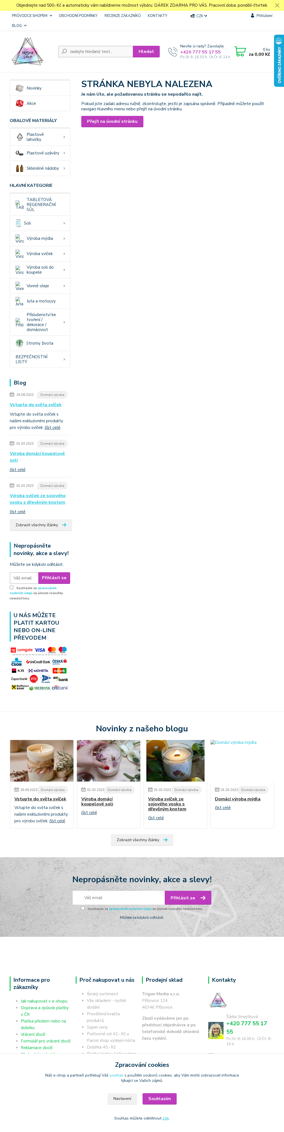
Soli (27, 223)
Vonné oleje (38, 286)
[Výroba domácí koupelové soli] (108, 761)
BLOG (17, 25)
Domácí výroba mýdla (237, 799)
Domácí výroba (52, 395)
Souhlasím (159, 1099)
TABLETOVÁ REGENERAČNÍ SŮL (41, 204)
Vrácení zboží (33, 1034)
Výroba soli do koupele (40, 269)
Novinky (34, 88)
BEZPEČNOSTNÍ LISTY (31, 359)
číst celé (52, 427)
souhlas (116, 1075)
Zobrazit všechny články (37, 525)
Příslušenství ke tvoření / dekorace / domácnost (41, 322)
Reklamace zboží (36, 1047)
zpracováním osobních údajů (130, 909)
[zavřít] (277, 5)
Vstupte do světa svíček (36, 405)
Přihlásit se (54, 578)
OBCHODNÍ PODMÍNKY (78, 15)
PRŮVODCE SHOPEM (29, 15)
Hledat (146, 52)
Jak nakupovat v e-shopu (44, 1001)
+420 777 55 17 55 (200, 52)
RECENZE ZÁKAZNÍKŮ (123, 15)
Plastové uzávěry (43, 153)
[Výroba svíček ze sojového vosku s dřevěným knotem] (175, 761)
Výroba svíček (40, 253)
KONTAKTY (157, 15)
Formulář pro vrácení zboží (45, 1041)
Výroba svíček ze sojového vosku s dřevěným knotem (38, 499)
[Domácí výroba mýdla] (242, 761)
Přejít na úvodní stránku (112, 121)
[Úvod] (32, 51)
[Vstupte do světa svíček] (41, 761)
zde (166, 1118)
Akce (31, 103)
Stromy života (39, 343)
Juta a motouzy (41, 301)
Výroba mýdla (40, 238)
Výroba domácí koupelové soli (37, 457)
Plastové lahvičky (35, 137)
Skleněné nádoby (43, 168)
